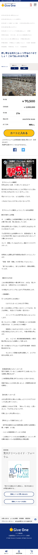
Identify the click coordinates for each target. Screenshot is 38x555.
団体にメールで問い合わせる (19, 494)
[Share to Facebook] (15, 148)
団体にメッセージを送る (19, 501)
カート (31, 553)
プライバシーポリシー (8, 521)
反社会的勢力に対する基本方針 (23, 521)
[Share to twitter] (23, 148)
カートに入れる (19, 133)
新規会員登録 (19, 553)
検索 (31, 5)
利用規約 (21, 518)
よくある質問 (14, 518)
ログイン (6, 553)
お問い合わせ (5, 518)
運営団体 (27, 518)
